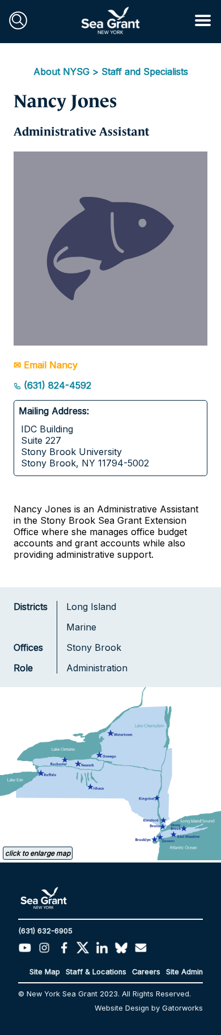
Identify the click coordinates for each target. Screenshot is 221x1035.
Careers (146, 971)
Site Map (44, 971)
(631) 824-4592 (56, 385)
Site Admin (184, 971)
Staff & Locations (96, 971)
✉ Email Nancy (46, 365)
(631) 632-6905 (45, 931)
